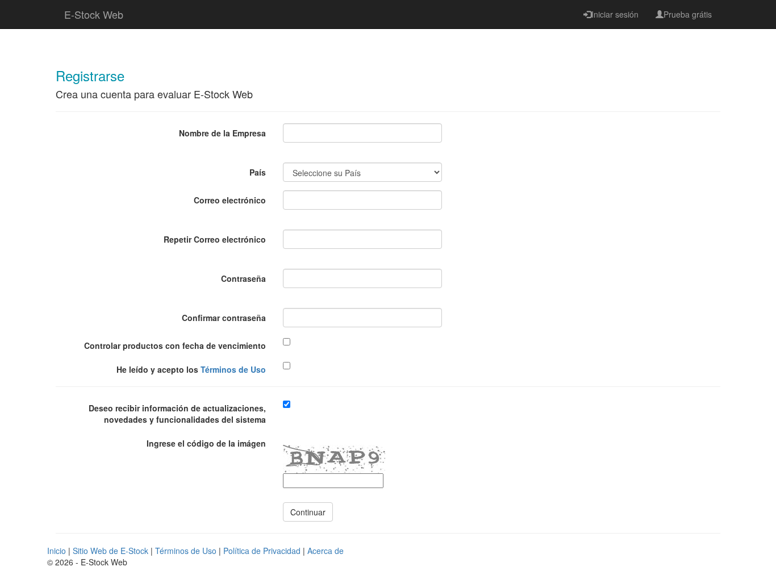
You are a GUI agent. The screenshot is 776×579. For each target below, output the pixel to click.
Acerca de (325, 550)
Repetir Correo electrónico (215, 239)
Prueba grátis (688, 14)
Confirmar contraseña (224, 317)
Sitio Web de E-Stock (110, 550)
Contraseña (243, 278)
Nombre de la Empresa (222, 133)
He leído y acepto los (191, 369)
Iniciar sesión (615, 14)
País (257, 172)
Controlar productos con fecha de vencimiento (175, 345)
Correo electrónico (230, 200)
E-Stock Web (93, 14)
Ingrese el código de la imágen (206, 443)
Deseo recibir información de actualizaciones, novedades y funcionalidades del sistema (177, 413)
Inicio (56, 550)
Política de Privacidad (262, 550)
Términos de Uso (233, 369)
